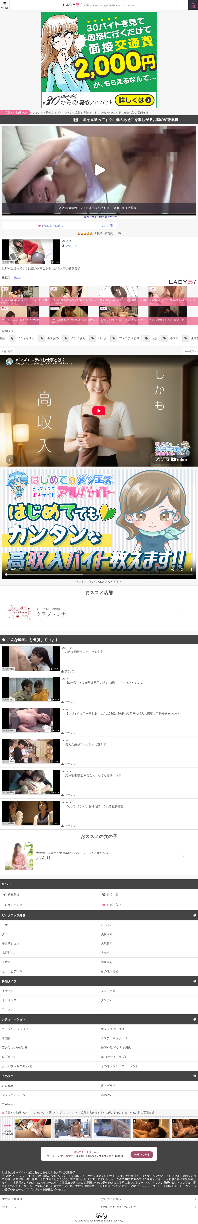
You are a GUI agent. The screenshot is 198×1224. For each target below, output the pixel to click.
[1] (78, 233)
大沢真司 (107, 943)
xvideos (106, 1095)
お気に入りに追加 (52, 225)
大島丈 (105, 952)
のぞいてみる (141, 1154)
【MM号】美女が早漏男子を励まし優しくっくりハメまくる (104, 682)
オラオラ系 (9, 1000)
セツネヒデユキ (12, 971)
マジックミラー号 (13, 1095)
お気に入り (114, 904)
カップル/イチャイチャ (17, 1029)
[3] (85, 233)
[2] (82, 233)
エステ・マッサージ (114, 1038)
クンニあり (26, 338)
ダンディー (108, 1000)
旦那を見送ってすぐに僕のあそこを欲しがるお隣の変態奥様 (38, 1172)
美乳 (181, 338)
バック (50, 338)
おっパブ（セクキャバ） (18, 1066)
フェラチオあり (77, 338)
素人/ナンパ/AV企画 (14, 1047)
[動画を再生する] (31, 251)
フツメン (8, 1009)
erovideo (7, 1085)
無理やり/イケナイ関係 (116, 1047)
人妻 (102, 338)
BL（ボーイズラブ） (114, 1056)
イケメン (8, 990)
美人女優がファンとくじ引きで (85, 744)
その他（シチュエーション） (120, 1066)
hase (17, 277)
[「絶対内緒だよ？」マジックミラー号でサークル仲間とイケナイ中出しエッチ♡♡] (112, 1128)
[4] (88, 233)
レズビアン (9, 1056)
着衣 (163, 338)
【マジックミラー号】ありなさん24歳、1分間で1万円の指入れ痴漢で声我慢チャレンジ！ (123, 713)
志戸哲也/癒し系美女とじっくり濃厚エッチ (93, 775)
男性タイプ (9, 981)
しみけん (107, 925)
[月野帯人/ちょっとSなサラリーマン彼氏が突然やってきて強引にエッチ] (151, 1128)
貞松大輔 (107, 934)
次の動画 (189, 351)
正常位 (143, 338)
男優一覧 (112, 894)
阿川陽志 (107, 962)
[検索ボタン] (193, 5)
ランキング (15, 904)
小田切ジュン (10, 943)
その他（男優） (111, 971)
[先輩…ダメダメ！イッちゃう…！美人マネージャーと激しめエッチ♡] (33, 1128)
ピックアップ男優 (13, 915)
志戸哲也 (8, 952)
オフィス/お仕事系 (113, 1029)
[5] (91, 233)
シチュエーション (13, 1019)
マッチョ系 (108, 990)
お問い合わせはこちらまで (118, 1207)
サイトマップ (10, 1207)
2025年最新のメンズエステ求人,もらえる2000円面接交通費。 (99, 207)
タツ (5, 934)
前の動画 (8, 351)
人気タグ (8, 1076)
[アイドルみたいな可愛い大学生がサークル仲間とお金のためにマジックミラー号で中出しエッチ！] (72, 1128)
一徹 (5, 925)
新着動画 (13, 894)
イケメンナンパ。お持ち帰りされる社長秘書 (94, 806)
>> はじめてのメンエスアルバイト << (99, 581)
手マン (122, 338)
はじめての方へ (111, 1199)
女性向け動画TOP (13, 1199)
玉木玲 (6, 962)
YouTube (7, 1104)
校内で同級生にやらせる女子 (84, 651)
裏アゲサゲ (108, 1085)
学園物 (6, 1038)
